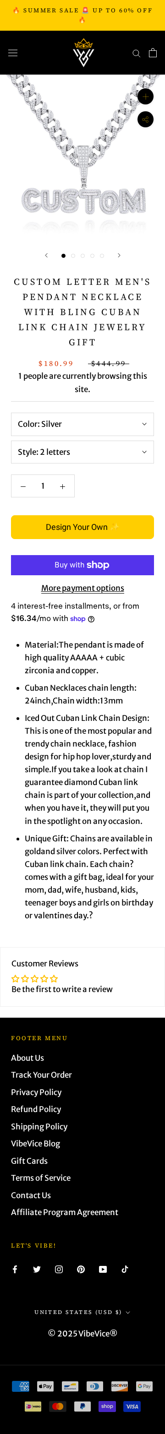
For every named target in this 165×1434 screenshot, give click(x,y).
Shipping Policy (39, 1127)
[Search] (136, 53)
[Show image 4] (92, 256)
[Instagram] (59, 1268)
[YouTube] (103, 1268)
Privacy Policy (36, 1092)
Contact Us (31, 1195)
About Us (27, 1058)
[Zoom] (146, 96)
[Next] (119, 255)
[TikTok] (125, 1268)
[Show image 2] (73, 256)
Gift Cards (29, 1161)
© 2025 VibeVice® (83, 1334)
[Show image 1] (63, 256)
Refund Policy (36, 1109)
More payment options (82, 588)
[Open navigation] (12, 53)
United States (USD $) (78, 1312)
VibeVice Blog (35, 1144)
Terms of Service (41, 1178)
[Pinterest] (81, 1268)
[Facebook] (15, 1268)
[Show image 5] (102, 256)
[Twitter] (37, 1268)
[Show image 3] (83, 256)
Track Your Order (41, 1075)
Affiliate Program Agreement (64, 1212)
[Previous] (46, 255)
